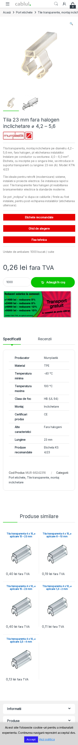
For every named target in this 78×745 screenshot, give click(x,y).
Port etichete (24, 12)
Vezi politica (47, 739)
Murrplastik (51, 357)
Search (56, 4)
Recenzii (45, 339)
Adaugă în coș (55, 282)
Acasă (7, 12)
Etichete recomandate (39, 217)
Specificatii (12, 339)
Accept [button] (31, 739)
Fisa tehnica (39, 239)
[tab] (12, 340)
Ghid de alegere (39, 228)
